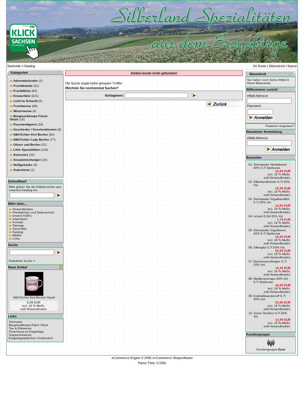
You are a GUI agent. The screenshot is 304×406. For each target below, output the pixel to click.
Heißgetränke (23, 164)
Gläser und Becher (27, 144)
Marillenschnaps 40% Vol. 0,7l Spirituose (271, 280)
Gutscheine (21, 169)
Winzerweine (22, 111)
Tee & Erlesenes (20, 328)
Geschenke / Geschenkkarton (35, 129)
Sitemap (18, 225)
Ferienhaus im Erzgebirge (26, 331)
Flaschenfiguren (25, 124)
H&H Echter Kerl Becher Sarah (34, 297)
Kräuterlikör (22, 95)
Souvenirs (20, 154)
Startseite (14, 66)
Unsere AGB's (21, 215)
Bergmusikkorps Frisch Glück (28, 325)
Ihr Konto (259, 66)
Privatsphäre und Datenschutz (33, 212)
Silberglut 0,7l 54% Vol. (269, 247)
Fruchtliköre (22, 90)
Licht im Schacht (25, 101)
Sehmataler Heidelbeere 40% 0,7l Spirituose (270, 166)
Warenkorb (277, 66)
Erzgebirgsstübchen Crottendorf (31, 338)
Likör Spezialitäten (26, 149)
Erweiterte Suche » (22, 260)
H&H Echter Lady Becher (31, 139)
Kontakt (17, 222)
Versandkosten (22, 209)
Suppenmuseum (20, 334)
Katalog (29, 66)
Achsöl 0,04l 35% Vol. (269, 216)
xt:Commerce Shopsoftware (172, 358)
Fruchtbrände (23, 85)
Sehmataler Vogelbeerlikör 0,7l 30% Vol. (271, 200)
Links (16, 238)
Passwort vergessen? (280, 126)
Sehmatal (15, 321)
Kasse (292, 66)
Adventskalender (25, 80)
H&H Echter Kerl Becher (30, 134)
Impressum (19, 219)
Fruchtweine (22, 106)
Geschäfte (19, 228)
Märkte (17, 235)
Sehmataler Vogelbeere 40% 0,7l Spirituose (270, 232)
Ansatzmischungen (27, 159)
